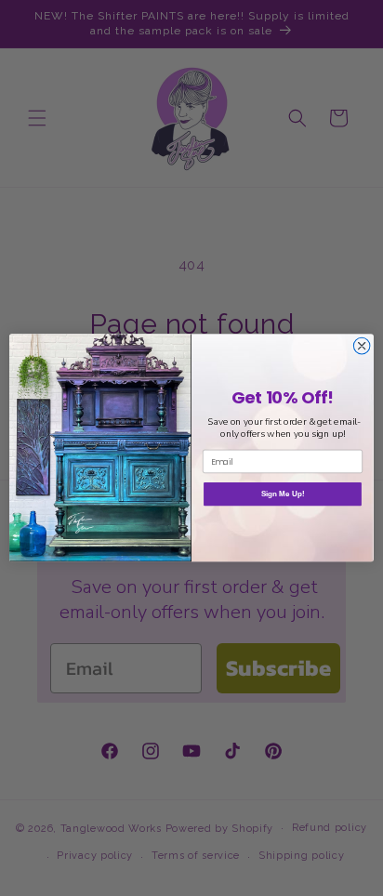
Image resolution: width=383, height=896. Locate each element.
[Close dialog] (361, 346)
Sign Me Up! (282, 494)
